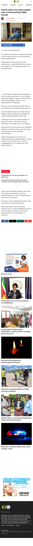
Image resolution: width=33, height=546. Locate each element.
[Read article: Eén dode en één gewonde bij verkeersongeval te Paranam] (16, 348)
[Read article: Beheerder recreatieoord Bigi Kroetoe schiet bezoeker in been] (16, 434)
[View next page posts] (18, 186)
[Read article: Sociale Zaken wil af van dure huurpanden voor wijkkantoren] (16, 288)
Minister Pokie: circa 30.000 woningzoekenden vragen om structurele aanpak (16, 419)
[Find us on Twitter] (7, 533)
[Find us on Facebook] (1, 533)
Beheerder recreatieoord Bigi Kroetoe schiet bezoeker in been (15, 448)
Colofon (18, 525)
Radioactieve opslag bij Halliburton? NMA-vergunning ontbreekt (15, 390)
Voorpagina (4, 5)
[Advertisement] (16, 81)
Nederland (29, 5)
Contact (3, 525)
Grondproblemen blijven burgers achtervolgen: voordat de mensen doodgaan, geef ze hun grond (15, 181)
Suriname (13, 5)
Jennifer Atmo (10, 18)
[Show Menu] (1, 1)
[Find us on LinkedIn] (4, 533)
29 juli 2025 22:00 (21, 18)
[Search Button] (31, 1)
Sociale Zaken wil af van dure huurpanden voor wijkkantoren (14, 176)
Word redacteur (10, 525)
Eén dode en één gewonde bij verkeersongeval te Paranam (11, 361)
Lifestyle (20, 5)
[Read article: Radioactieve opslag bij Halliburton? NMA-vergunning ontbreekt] (16, 376)
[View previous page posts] (15, 186)
